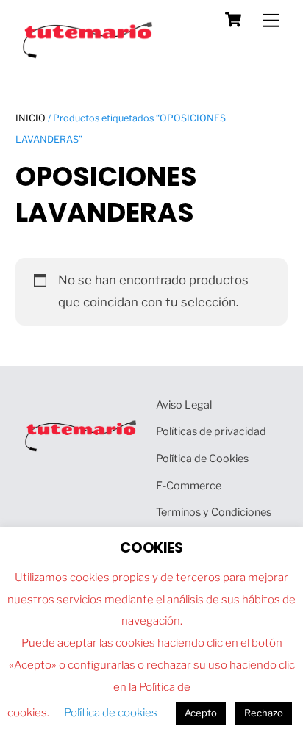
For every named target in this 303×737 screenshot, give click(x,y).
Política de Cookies (202, 458)
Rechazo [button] (263, 713)
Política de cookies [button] (110, 712)
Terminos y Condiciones (213, 512)
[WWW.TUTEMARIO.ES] (89, 55)
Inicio (30, 117)
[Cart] (233, 20)
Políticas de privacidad (211, 431)
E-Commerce (188, 485)
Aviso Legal (184, 404)
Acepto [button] (201, 713)
